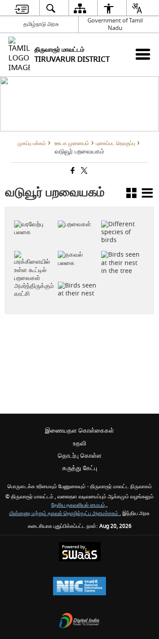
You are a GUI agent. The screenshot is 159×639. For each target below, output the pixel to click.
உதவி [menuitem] (79, 443)
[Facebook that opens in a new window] (72, 171)
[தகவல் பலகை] (34, 215)
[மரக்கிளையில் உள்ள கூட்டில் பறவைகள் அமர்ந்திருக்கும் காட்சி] (34, 245)
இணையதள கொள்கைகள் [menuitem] (79, 430)
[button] (131, 194)
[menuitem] (22, 8)
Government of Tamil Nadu (115, 24)
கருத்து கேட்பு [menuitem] (79, 468)
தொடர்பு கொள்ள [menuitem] (80, 455)
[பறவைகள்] (78, 211)
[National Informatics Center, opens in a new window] (79, 587)
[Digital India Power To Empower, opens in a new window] (79, 621)
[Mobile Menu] (143, 54)
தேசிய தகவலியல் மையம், (78, 505)
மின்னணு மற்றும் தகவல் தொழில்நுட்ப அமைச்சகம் (64, 513)
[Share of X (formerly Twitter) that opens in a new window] (83, 171)
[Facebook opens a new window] (30, 238)
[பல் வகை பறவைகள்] (121, 215)
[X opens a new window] (39, 238)
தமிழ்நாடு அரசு (41, 24)
